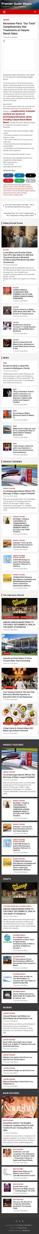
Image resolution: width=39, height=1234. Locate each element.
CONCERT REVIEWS (9, 1013)
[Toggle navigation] (4, 12)
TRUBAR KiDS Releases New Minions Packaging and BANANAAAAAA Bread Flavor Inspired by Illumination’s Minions (24, 581)
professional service (9, 193)
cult (19, 186)
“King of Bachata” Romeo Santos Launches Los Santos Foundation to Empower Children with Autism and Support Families (23, 397)
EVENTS (7, 879)
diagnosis (29, 186)
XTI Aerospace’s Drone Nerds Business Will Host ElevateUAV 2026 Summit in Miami (24, 962)
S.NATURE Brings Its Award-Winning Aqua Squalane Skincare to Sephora (21, 563)
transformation (8, 195)
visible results (18, 195)
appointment (26, 185)
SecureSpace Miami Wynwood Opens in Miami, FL (23, 415)
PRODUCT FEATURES (13, 745)
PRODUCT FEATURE (9, 488)
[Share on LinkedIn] (19, 175)
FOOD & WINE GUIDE (10, 687)
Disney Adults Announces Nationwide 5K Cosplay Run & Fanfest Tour (24, 996)
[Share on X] (30, 175)
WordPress (26, 1231)
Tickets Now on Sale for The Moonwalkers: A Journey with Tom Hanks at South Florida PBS (24, 979)
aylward (5, 186)
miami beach (7, 191)
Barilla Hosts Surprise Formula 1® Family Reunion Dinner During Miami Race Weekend (24, 328)
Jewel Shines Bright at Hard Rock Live (18, 1070)
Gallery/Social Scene (13, 223)
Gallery (6, 250)
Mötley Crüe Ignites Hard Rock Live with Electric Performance (17, 1058)
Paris (14, 191)
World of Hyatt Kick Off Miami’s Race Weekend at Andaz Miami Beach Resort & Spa (24, 345)
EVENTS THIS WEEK (19, 556)
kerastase (17, 189)
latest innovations (27, 189)
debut (23, 186)
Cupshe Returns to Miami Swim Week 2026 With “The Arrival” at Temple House (24, 311)
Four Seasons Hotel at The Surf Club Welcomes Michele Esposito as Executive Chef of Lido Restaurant (18, 694)
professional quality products (25, 191)
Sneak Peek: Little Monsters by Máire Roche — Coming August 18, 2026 (24, 1188)
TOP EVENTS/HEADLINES (11, 617)
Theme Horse (22, 1228)
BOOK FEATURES (11, 1093)
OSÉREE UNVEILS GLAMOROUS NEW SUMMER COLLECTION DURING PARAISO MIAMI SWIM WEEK (23, 294)
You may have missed (13, 595)
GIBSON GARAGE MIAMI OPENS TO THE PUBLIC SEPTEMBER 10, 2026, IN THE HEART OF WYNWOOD (19, 624)
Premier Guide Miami (17, 3)
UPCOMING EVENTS (27, 617)
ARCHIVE (6, 20)
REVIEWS (7, 1007)
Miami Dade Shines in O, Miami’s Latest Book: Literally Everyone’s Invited (24, 1173)
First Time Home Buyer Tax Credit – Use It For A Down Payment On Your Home (19, 206)
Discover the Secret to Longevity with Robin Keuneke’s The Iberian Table (22, 1205)
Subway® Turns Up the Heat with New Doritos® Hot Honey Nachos (23, 545)
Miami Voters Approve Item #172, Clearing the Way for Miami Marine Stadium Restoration (24, 432)
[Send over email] (19, 181)
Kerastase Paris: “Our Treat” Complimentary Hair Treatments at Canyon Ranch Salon (19, 214)
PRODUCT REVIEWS (12, 461)
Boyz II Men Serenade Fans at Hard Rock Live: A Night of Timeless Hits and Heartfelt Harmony (19, 1044)
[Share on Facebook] (8, 175)
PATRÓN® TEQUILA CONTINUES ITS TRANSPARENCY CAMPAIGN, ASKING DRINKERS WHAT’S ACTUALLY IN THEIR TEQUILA (21, 525)
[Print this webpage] (30, 181)
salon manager (22, 193)
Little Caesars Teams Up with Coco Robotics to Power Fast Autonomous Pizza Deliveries (23, 449)
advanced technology (14, 185)
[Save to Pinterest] (8, 181)
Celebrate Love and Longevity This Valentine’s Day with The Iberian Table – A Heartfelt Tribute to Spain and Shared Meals (24, 1156)
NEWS (6, 358)
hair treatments (8, 189)
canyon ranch (13, 186)
